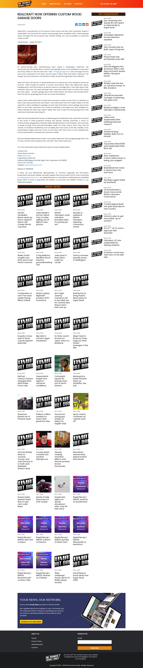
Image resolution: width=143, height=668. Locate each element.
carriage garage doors (61, 72)
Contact (34, 647)
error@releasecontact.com (28, 177)
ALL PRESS (67, 4)
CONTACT (78, 4)
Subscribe (94, 648)
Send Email (26, 156)
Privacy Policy (36, 641)
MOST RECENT (55, 4)
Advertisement (37, 644)
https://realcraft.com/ (33, 165)
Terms (33, 638)
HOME (44, 4)
